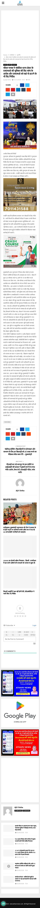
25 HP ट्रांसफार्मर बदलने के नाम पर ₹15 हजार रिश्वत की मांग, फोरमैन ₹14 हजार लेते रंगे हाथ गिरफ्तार (25, 852)
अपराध (5, 64)
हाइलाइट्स (14, 64)
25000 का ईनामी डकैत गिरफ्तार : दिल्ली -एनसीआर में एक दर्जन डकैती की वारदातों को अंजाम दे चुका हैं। (19, 561)
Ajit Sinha (8, 80)
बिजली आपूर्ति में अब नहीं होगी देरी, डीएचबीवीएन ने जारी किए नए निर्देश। (18, 592)
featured (7, 422)
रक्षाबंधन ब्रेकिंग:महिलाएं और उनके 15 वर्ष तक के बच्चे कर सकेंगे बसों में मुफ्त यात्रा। (25, 865)
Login (34, 625)
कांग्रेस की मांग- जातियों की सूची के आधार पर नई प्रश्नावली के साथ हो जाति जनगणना (25, 879)
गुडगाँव (9, 64)
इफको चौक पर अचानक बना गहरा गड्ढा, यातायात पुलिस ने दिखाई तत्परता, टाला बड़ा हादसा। (25, 828)
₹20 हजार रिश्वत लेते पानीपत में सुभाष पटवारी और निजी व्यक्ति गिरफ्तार (25, 840)
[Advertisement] (20, 33)
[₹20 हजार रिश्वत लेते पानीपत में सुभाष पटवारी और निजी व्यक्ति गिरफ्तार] (8, 841)
